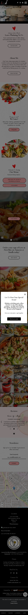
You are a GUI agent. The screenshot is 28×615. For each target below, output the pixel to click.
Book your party (14, 319)
